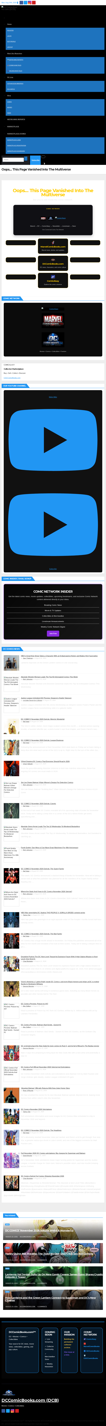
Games (9, 102)
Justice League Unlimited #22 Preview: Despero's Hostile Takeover (46, 698)
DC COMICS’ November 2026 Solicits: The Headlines (41, 1130)
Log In (9, 36)
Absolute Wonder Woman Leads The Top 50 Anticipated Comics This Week (49, 677)
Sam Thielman (28, 658)
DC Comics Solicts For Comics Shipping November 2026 (42, 1176)
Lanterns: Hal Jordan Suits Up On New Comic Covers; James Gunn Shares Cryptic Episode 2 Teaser (54, 1275)
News (9, 113)
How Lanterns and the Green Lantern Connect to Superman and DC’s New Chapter (50, 1299)
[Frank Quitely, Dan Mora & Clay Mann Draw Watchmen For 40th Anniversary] (11, 862)
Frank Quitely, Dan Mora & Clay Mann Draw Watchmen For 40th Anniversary (49, 848)
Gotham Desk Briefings (15, 83)
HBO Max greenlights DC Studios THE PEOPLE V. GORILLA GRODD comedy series (53, 913)
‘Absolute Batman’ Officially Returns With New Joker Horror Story (45, 1088)
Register (10, 30)
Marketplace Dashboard (16, 151)
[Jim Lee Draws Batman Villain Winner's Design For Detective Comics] (11, 797)
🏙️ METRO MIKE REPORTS (15, 60)
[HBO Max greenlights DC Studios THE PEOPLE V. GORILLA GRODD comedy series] (11, 927)
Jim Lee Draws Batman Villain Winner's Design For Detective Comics (47, 782)
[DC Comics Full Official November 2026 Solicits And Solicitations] (11, 1081)
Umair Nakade (28, 764)
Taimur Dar (27, 915)
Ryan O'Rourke (28, 1090)
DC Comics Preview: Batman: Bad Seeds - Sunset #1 (41, 1025)
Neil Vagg (26, 721)
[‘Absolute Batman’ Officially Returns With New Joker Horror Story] (11, 1102)
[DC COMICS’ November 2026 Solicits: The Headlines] (11, 1145)
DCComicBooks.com (28, 1236)
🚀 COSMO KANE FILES (14, 65)
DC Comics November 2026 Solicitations (36, 1109)
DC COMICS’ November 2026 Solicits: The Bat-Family (41, 934)
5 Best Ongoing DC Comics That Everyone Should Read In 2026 (45, 761)
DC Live (10, 77)
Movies (9, 107)
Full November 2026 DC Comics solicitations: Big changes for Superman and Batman (53, 1153)
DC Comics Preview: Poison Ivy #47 (34, 1004)
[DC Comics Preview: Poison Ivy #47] (11, 1018)
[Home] (55, 18)
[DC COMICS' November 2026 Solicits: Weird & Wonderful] (11, 733)
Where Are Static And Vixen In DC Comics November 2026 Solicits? (46, 891)
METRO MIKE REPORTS (16, 119)
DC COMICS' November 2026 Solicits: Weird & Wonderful (42, 719)
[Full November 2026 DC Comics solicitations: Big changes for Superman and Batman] (11, 1167)
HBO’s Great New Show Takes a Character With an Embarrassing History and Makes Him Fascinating (59, 656)
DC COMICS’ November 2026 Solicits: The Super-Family (42, 869)
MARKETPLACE (13, 126)
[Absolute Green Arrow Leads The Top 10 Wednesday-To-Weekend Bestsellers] (11, 841)
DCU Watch (11, 89)
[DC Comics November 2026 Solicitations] (11, 1123)
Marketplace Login (14, 140)
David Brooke (27, 1155)
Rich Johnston (28, 679)
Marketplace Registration (16, 145)
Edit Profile (11, 41)
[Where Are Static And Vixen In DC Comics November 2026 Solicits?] (11, 906)
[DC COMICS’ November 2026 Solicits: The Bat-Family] (11, 948)
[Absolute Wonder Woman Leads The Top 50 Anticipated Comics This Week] (11, 691)
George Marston (28, 986)
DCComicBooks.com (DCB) (30, 1400)
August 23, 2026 (12, 1236)
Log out (10, 47)
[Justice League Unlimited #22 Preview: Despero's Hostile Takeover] (11, 712)
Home (9, 24)
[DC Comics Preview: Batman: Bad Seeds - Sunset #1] (11, 1039)
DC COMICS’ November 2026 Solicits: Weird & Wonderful (39, 1230)
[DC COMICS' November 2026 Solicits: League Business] (11, 754)
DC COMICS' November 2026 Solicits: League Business (42, 740)
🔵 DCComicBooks (91, 1351)
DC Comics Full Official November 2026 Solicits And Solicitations (45, 1067)
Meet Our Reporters (14, 53)
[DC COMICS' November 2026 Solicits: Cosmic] (11, 818)
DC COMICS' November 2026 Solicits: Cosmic (38, 804)
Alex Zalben (27, 1006)
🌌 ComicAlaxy (90, 1339)
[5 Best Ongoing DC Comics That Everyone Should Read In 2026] (11, 776)
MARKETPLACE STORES (16, 133)
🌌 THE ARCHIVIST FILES (14, 71)
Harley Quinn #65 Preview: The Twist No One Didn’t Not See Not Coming (49, 1253)
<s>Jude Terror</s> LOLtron (32, 700)
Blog (9, 95)
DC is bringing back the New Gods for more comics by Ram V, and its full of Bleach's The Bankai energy (60, 1046)
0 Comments (42, 1236)
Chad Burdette (28, 961)
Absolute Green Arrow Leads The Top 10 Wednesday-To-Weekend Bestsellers (50, 826)
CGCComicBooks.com (12, 378)
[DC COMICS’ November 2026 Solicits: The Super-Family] (11, 883)
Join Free (53, 633)
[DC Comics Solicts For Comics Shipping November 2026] (11, 1190)
